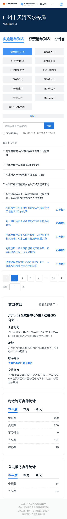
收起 (32, 115)
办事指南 (61, 209)
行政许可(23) (17, 60)
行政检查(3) (17, 88)
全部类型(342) (17, 51)
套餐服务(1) (49, 51)
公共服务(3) (49, 60)
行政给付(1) (49, 79)
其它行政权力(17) (17, 106)
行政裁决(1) (49, 97)
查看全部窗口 (47, 304)
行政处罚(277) (17, 70)
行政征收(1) (17, 79)
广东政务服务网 (27, 4)
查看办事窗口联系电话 (20, 363)
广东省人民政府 (10, 4)
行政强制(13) (49, 70)
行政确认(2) (49, 88)
